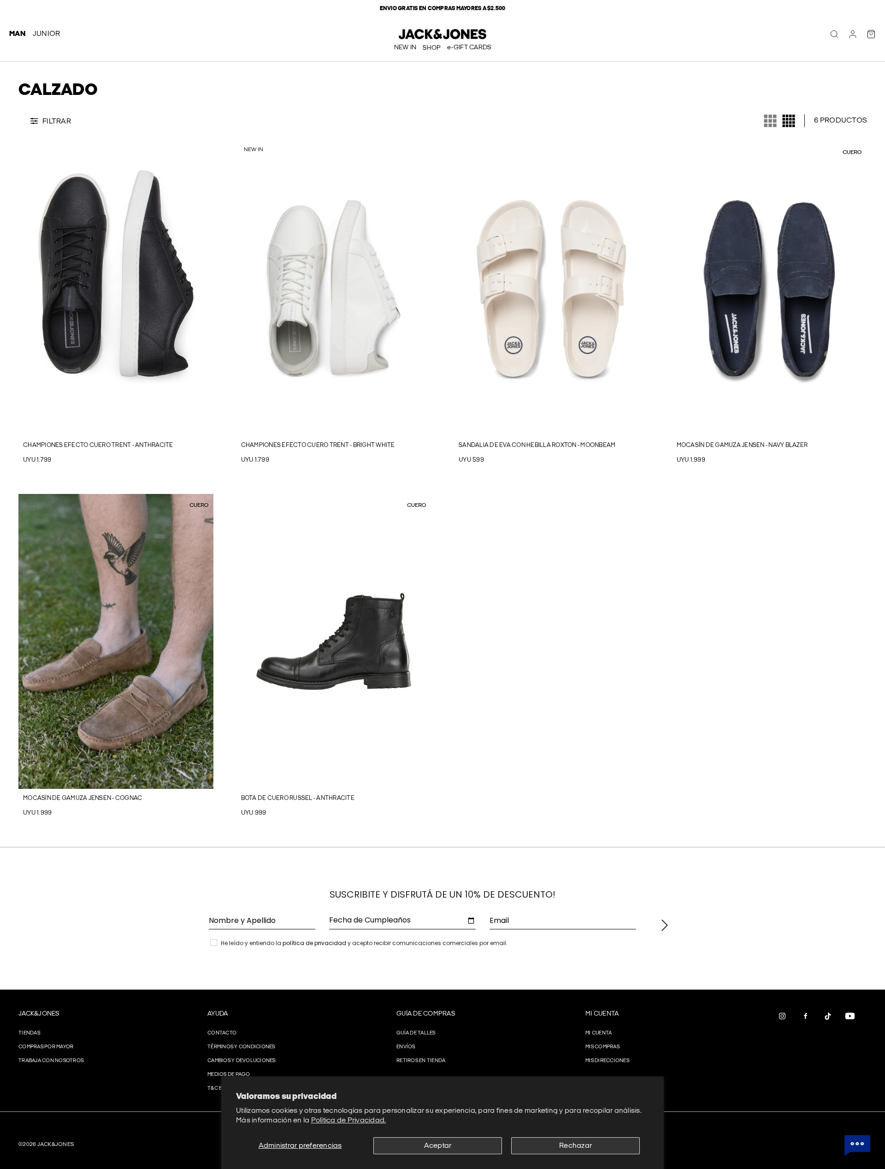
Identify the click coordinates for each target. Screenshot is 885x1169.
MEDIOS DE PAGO (228, 1074)
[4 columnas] (788, 120)
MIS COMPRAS (602, 1047)
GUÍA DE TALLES (416, 1033)
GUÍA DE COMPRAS (425, 1013)
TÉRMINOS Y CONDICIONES (241, 1047)
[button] (24, 288)
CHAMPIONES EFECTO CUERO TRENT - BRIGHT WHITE (318, 445)
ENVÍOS (405, 1047)
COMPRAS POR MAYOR (45, 1047)
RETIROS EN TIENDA (420, 1060)
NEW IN (405, 47)
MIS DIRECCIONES (607, 1060)
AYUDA (217, 1013)
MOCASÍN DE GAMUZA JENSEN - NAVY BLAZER (742, 445)
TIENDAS (29, 1033)
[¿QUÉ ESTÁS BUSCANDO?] (834, 34)
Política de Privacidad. (348, 1120)
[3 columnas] (770, 120)
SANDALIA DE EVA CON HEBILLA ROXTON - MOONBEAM (537, 445)
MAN (17, 33)
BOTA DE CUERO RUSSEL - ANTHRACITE (297, 798)
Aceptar (438, 1145)
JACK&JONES (38, 1013)
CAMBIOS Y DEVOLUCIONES (241, 1060)
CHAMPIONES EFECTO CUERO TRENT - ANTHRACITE (98, 445)
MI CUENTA (602, 1013)
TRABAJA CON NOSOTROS (50, 1060)
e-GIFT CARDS (469, 47)
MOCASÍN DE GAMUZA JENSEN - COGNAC (82, 798)
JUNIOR (46, 33)
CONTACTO (221, 1033)
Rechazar (575, 1145)
